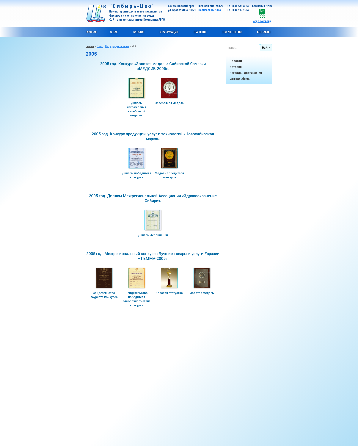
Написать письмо (209, 10)
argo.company (262, 21)
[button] (114, 32)
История (236, 67)
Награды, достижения (246, 73)
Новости (236, 61)
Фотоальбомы (240, 79)
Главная (91, 32)
